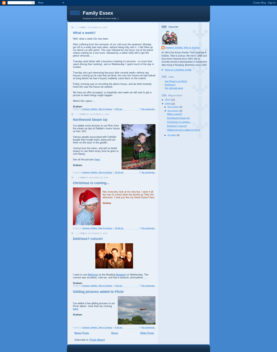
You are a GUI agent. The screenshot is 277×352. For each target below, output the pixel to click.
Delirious (93, 274)
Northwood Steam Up (90, 120)
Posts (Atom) (97, 339)
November (173, 111)
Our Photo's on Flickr (176, 81)
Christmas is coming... (91, 183)
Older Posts (147, 333)
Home (114, 333)
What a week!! (84, 33)
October (172, 135)
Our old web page (174, 88)
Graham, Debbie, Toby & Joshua (182, 47)
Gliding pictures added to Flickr (98, 292)
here (97, 159)
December (173, 107)
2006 (168, 104)
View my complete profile (178, 70)
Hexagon (121, 274)
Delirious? (170, 84)
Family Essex (98, 13)
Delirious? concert (88, 239)
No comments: (148, 109)
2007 (168, 100)
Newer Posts (81, 333)
